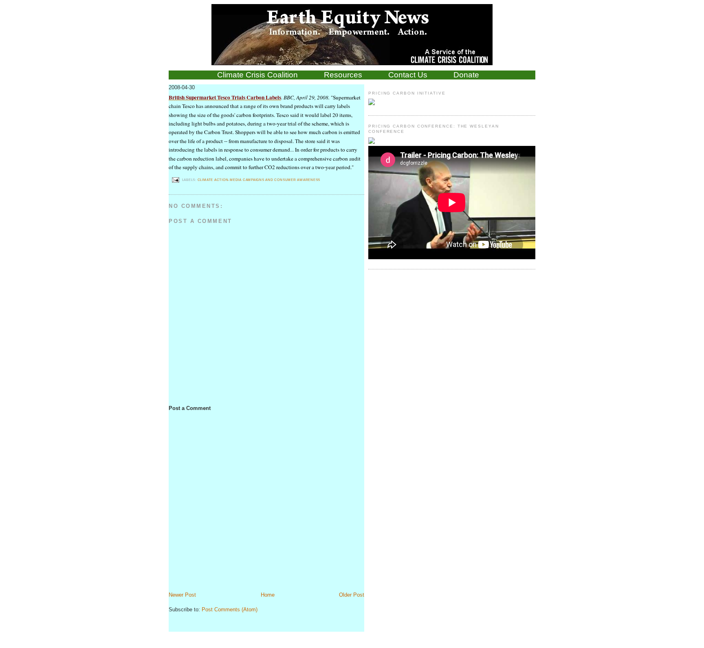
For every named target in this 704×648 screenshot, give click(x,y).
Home (268, 595)
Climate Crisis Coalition (257, 75)
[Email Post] (175, 179)
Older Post (351, 595)
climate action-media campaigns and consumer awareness (259, 179)
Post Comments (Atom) (229, 609)
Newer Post (182, 595)
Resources (343, 75)
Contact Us (407, 75)
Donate (466, 75)
